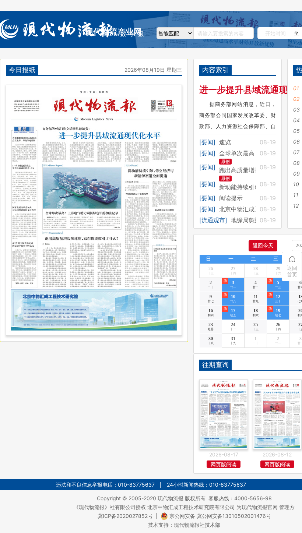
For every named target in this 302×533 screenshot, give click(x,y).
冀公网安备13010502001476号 (234, 516)
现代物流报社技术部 (197, 525)
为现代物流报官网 (257, 507)
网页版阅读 (223, 464)
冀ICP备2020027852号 (125, 516)
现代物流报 (170, 498)
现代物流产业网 (113, 31)
